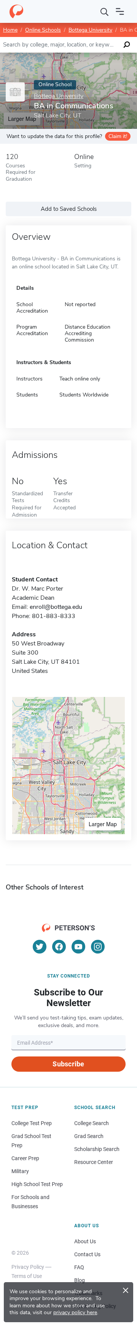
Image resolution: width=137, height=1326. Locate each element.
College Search (91, 1123)
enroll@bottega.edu (56, 607)
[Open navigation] (119, 11)
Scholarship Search (96, 1149)
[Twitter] (39, 947)
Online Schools (43, 30)
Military (20, 1171)
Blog (79, 1280)
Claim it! (117, 136)
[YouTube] (78, 947)
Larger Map (103, 824)
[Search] (104, 11)
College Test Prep (31, 1123)
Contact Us (87, 1254)
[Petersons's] (16, 11)
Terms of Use (26, 1276)
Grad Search (89, 1136)
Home (10, 30)
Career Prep (25, 1158)
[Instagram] (98, 947)
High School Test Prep (37, 1184)
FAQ (79, 1267)
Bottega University (90, 30)
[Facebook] (59, 947)
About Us (85, 1241)
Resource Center (93, 1162)
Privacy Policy (27, 1267)
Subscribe (68, 1064)
